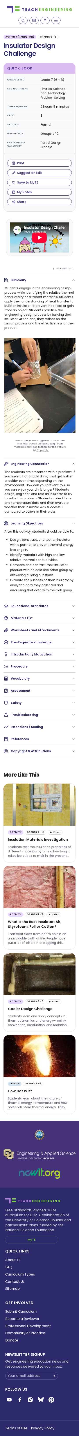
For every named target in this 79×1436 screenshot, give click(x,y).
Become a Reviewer (22, 1318)
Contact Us (15, 1281)
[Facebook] (20, 1400)
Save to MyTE (27, 182)
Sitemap (12, 1288)
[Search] (23, 20)
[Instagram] (30, 1400)
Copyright (43, 450)
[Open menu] (56, 20)
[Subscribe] (34, 20)
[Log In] (45, 20)
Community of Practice (25, 1333)
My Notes (24, 192)
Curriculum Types (20, 1274)
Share (21, 202)
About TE (13, 1260)
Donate (11, 1340)
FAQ (8, 1267)
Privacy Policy (42, 1428)
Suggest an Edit (29, 173)
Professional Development (28, 1326)
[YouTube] (9, 1400)
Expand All (64, 268)
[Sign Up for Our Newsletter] (54, 1376)
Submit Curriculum (21, 1311)
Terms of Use (16, 1428)
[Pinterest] (51, 1400)
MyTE (32, 1240)
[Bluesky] (41, 1400)
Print (20, 163)
